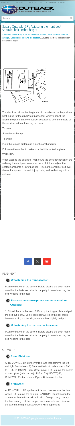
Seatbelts (15, 38)
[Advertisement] (37, 55)
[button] (28, 261)
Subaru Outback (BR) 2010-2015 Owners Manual (24, 35)
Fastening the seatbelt (30, 38)
